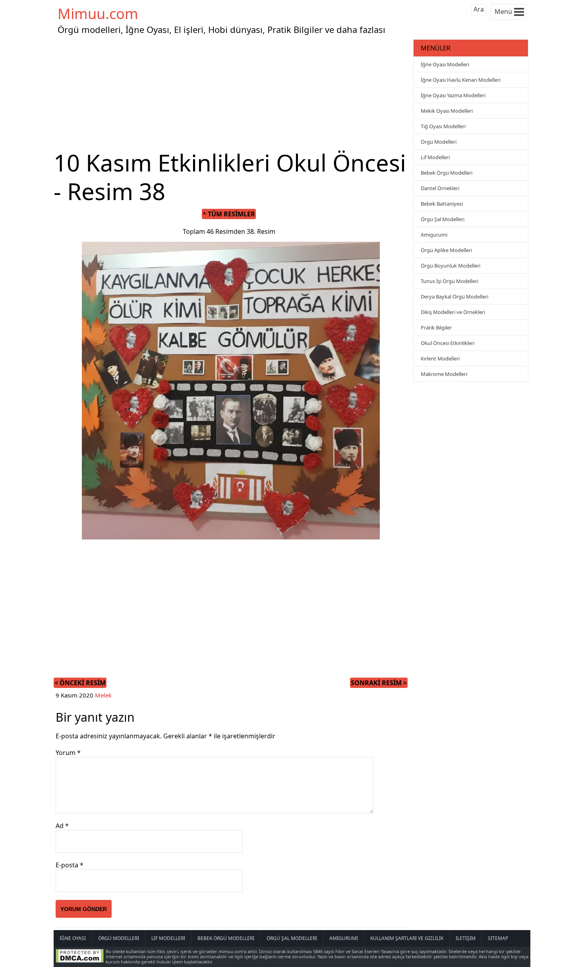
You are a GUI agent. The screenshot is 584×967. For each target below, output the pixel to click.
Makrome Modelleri (444, 374)
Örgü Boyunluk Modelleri (450, 265)
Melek (103, 695)
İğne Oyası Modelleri (445, 64)
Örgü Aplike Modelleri (446, 250)
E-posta (69, 865)
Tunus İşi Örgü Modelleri (449, 281)
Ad (62, 825)
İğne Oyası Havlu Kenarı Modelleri (461, 79)
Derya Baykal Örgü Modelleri (454, 296)
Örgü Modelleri (438, 141)
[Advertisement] (232, 93)
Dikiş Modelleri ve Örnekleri (453, 312)
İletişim (466, 938)
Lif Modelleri (435, 157)
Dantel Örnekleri (440, 188)
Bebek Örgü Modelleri (446, 172)
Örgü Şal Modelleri (442, 219)
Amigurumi (434, 234)
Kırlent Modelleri (440, 358)
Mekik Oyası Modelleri (447, 110)
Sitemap (498, 938)
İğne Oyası (73, 938)
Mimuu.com (98, 13)
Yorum (68, 752)
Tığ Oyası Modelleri (443, 126)
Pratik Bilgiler (436, 327)
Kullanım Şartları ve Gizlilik (406, 938)
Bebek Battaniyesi (442, 203)
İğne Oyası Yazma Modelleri (453, 95)
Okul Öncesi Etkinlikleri (447, 343)
